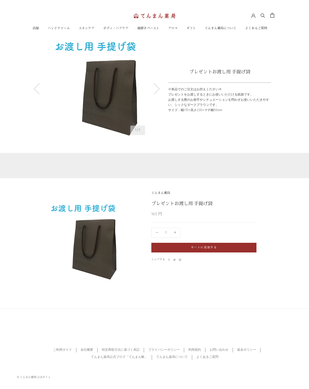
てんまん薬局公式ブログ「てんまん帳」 (119, 357)
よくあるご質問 (256, 29)
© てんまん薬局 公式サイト (34, 377)
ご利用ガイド (62, 350)
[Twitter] (174, 260)
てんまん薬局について (220, 29)
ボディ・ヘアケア (115, 29)
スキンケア (86, 29)
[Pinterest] (180, 260)
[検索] (263, 15)
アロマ (173, 29)
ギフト (191, 29)
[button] (37, 88)
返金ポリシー (246, 350)
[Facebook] (169, 260)
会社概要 (87, 350)
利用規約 (194, 350)
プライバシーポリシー (164, 350)
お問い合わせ (219, 350)
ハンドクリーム (59, 29)
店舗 (36, 29)
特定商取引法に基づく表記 (121, 350)
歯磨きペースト (148, 29)
